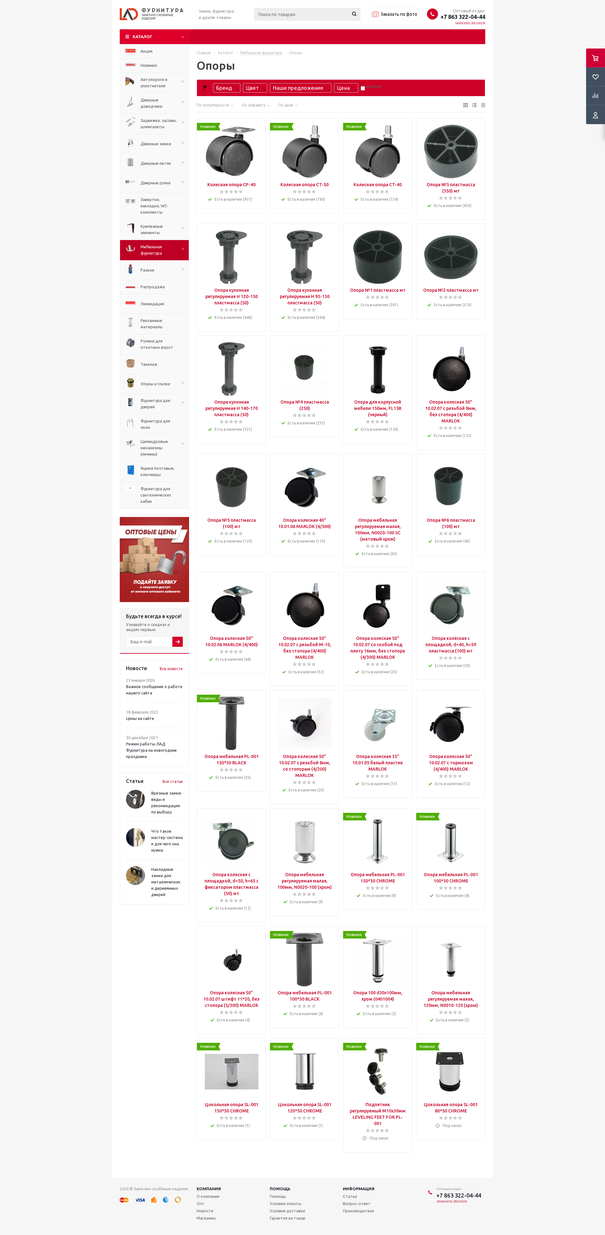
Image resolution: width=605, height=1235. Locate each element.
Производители (358, 1211)
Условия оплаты (285, 1203)
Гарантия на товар (288, 1218)
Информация (358, 1188)
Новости (205, 1211)
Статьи (350, 1196)
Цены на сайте (140, 718)
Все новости (171, 669)
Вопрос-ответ (357, 1203)
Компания (209, 1188)
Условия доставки (287, 1211)
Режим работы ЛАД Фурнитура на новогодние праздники (151, 750)
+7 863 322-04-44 (463, 17)
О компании (208, 1196)
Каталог (143, 36)
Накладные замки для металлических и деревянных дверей (166, 882)
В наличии (371, 86)
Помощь (280, 1188)
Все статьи (173, 781)
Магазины (206, 1218)
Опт (201, 1203)
